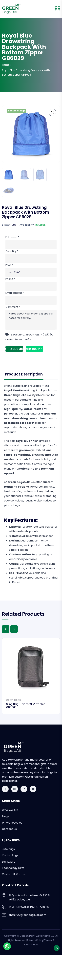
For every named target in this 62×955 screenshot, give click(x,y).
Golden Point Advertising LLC (37, 935)
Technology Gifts (13, 868)
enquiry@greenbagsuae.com (27, 915)
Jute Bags (8, 849)
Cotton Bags (10, 855)
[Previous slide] (5, 629)
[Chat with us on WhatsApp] (7, 946)
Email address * (14, 292)
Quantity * (11, 251)
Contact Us (9, 829)
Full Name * (12, 237)
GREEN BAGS (13, 700)
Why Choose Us (12, 823)
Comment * (12, 307)
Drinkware (8, 862)
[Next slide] (14, 629)
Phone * (10, 279)
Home (5, 65)
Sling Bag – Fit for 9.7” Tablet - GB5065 (26, 705)
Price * (9, 265)
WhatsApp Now (34, 349)
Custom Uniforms (13, 874)
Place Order (15, 349)
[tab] (8, 174)
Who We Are (10, 810)
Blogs (5, 816)
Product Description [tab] (24, 374)
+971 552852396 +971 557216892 (28, 907)
